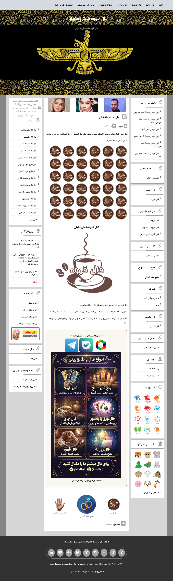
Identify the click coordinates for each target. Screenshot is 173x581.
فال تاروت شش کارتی (27, 178)
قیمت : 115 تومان (25, 108)
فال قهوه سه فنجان (150, 227)
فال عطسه (32, 358)
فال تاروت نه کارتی (28, 185)
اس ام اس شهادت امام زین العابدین (148, 155)
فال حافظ (150, 4)
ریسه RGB (154, 368)
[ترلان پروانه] (87, 105)
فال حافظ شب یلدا (29, 316)
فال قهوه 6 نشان (109, 117)
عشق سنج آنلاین (151, 347)
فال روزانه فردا (30, 379)
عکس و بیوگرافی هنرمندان (25, 386)
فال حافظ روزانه (30, 309)
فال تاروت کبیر (30, 136)
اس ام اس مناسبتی (86, 4)
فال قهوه (155, 220)
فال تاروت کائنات (29, 143)
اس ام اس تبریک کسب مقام (146, 136)
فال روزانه (122, 4)
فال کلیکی (154, 326)
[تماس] (86, 553)
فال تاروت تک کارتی (28, 150)
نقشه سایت (74, 571)
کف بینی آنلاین (152, 255)
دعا (157, 304)
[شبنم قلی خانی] (59, 105)
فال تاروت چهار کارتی (27, 164)
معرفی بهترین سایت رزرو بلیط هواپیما (27, 273)
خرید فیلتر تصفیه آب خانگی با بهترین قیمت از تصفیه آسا (25, 244)
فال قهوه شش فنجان (87, 18)
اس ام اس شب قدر (150, 129)
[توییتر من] (77, 553)
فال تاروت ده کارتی (28, 191)
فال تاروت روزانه (29, 129)
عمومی (109, 523)
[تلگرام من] (112, 553)
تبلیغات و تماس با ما (63, 4)
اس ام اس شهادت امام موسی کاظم (150, 120)
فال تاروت (136, 4)
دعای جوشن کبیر (151, 297)
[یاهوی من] (121, 553)
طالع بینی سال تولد (150, 492)
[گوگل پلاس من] (69, 553)
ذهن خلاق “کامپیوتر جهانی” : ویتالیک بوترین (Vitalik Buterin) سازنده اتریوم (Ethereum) (26, 259)
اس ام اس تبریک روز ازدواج (146, 112)
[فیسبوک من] (104, 553)
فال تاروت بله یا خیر (28, 212)
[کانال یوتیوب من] (60, 553)
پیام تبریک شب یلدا (28, 323)
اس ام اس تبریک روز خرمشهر (151, 145)
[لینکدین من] (51, 553)
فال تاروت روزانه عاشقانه (25, 205)
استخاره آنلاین (106, 4)
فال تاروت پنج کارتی (28, 171)
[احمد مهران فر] (115, 105)
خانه (161, 4)
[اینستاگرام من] (95, 553)
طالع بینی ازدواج (151, 276)
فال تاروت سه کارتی (27, 157)
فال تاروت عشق (29, 198)
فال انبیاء (155, 199)
